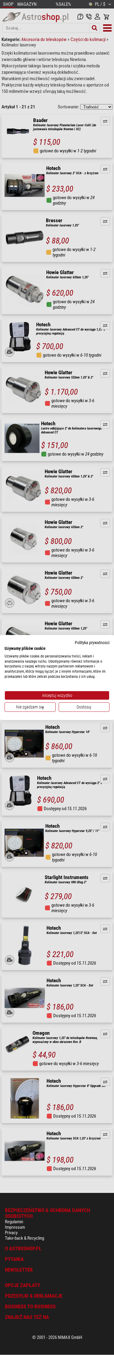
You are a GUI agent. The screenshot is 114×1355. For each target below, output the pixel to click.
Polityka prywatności (92, 642)
